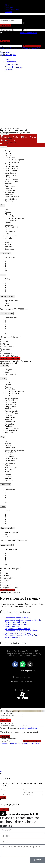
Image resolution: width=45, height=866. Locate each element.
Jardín (5, 351)
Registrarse (5, 41)
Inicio (7, 5)
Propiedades (9, 7)
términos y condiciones (28, 33)
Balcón (5, 342)
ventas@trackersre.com (24, 682)
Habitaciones (5, 253)
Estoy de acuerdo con (20, 33)
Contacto (8, 12)
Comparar (4, 809)
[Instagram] (30, 664)
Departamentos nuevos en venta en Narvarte (21, 631)
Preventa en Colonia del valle (16, 624)
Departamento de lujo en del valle (17, 618)
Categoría (4, 134)
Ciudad (3, 147)
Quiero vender (11, 64)
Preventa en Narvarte (13, 626)
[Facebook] (15, 664)
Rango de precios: (7, 309)
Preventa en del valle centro (15, 622)
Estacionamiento (7, 313)
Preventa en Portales (12, 637)
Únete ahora (4, 48)
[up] (1, 772)
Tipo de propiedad (7, 296)
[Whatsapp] (23, 664)
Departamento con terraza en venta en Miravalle (23, 620)
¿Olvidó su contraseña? (31, 48)
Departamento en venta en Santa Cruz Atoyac (22, 635)
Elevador (6, 349)
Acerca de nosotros (12, 9)
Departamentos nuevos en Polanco (18, 633)
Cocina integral (8, 346)
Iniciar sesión (5, 25)
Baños (3, 275)
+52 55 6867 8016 (24, 677)
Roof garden (7, 354)
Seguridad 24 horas (10, 356)
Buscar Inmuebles (7, 590)
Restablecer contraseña (32, 46)
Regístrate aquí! (16, 48)
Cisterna (6, 344)
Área (2, 205)
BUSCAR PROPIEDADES (10, 358)
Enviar (3, 797)
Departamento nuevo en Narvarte (17, 629)
